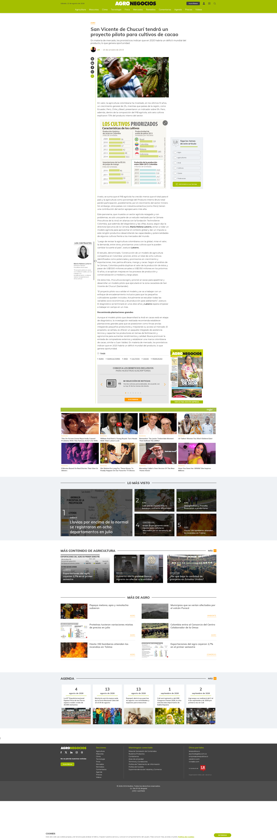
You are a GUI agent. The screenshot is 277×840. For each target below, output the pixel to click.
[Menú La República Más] (209, 3)
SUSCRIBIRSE (133, 400)
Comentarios (165, 9)
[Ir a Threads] (82, 752)
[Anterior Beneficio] (101, 384)
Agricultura (80, 9)
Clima (105, 9)
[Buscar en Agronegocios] (214, 3)
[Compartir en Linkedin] (92, 63)
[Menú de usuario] (204, 3)
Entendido (222, 835)
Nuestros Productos (136, 754)
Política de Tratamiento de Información (144, 764)
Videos (198, 9)
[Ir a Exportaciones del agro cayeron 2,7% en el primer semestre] (155, 650)
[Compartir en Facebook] (92, 67)
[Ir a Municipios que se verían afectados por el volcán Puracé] (155, 611)
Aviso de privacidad (136, 759)
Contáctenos (134, 756)
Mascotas (94, 9)
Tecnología (116, 9)
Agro (132, 616)
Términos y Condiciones (138, 762)
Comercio (211, 654)
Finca (127, 9)
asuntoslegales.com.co (198, 754)
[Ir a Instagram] (77, 752)
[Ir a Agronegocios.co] (73, 748)
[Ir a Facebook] (61, 752)
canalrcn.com (194, 759)
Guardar (92, 76)
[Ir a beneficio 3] (130, 392)
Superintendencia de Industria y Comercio (145, 769)
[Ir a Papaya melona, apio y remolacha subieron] (74, 611)
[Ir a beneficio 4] (133, 392)
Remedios (151, 9)
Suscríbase (193, 3)
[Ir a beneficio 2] (128, 392)
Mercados (138, 9)
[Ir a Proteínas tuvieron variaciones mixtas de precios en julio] (74, 630)
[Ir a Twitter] (66, 752)
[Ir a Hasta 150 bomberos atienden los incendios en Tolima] (74, 650)
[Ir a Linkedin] (71, 752)
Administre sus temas (188, 184)
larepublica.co (194, 751)
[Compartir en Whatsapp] (92, 72)
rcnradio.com (194, 762)
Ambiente (211, 616)
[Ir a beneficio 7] (140, 392)
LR (98, 49)
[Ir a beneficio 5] (135, 392)
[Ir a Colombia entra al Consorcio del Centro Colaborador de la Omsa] (155, 630)
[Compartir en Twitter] (92, 59)
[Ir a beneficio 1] (125, 392)
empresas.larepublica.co (198, 756)
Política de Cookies (136, 767)
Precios (188, 9)
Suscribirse (67, 764)
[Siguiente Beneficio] (165, 384)
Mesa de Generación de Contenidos (142, 751)
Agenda (178, 9)
